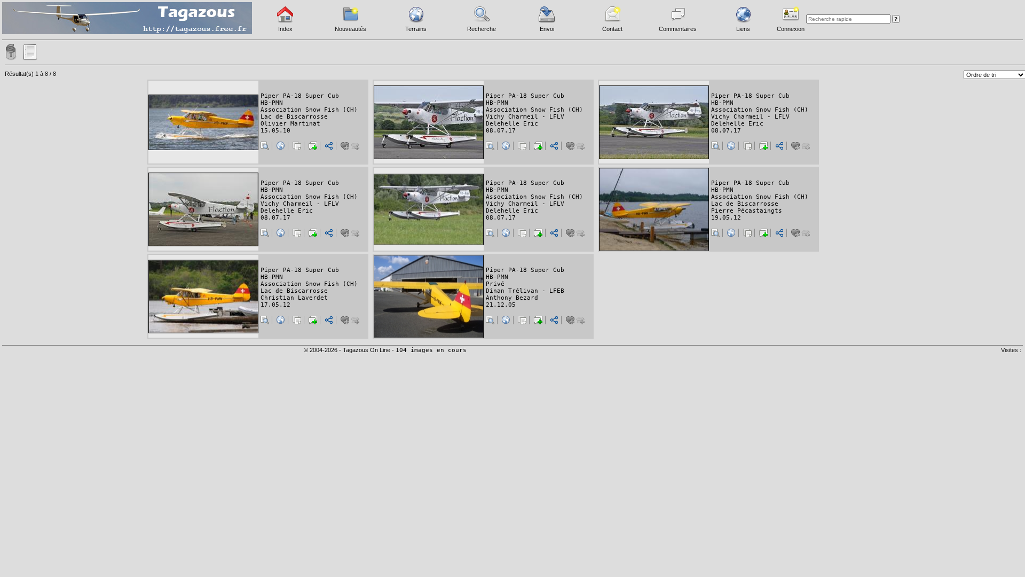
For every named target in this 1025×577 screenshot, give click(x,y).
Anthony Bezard (512, 297)
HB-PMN (272, 102)
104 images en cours (431, 350)
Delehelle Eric (512, 123)
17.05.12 (275, 304)
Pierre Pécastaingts (746, 210)
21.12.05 (501, 304)
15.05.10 (275, 130)
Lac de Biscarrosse (294, 116)
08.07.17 (501, 130)
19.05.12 (726, 217)
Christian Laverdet (294, 297)
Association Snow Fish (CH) (309, 109)
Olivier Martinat (290, 123)
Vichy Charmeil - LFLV (525, 116)
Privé (495, 283)
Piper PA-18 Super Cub (300, 95)
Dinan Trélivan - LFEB (525, 290)
